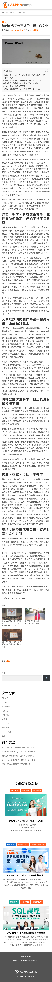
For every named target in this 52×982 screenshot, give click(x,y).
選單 (47, 4)
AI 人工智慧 (6, 731)
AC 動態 (5, 698)
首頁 (3, 12)
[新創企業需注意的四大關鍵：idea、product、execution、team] (12, 614)
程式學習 (5, 715)
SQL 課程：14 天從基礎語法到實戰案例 (26, 932)
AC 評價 (5, 702)
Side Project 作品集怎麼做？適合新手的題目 (19, 760)
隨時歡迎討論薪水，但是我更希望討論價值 (21, 83)
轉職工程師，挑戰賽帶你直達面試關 (16, 764)
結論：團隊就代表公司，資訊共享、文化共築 (22, 89)
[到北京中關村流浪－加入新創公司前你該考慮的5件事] (12, 635)
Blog (7, 12)
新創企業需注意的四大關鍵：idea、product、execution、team (11, 623)
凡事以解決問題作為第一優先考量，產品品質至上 (23, 80)
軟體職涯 (5, 727)
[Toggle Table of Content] (44, 71)
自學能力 (5, 719)
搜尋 (3, 673)
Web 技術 (6, 706)
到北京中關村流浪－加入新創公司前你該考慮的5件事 (11, 644)
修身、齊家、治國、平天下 (14, 86)
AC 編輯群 (34, 30)
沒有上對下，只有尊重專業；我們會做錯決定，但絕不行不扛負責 (25, 76)
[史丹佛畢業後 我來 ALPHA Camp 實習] (35, 614)
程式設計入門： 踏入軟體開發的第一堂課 (26, 875)
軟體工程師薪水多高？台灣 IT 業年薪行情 (18, 756)
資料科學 (5, 723)
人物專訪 (5, 711)
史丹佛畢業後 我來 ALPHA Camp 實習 (32, 622)
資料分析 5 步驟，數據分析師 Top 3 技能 (18, 747)
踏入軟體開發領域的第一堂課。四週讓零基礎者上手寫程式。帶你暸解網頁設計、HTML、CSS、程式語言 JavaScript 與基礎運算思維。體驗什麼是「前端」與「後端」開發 (26, 883)
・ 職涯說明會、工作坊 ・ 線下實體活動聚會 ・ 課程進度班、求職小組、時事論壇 (26, 828)
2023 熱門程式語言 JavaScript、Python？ (18, 751)
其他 (4, 22)
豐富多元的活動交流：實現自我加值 (26, 820)
